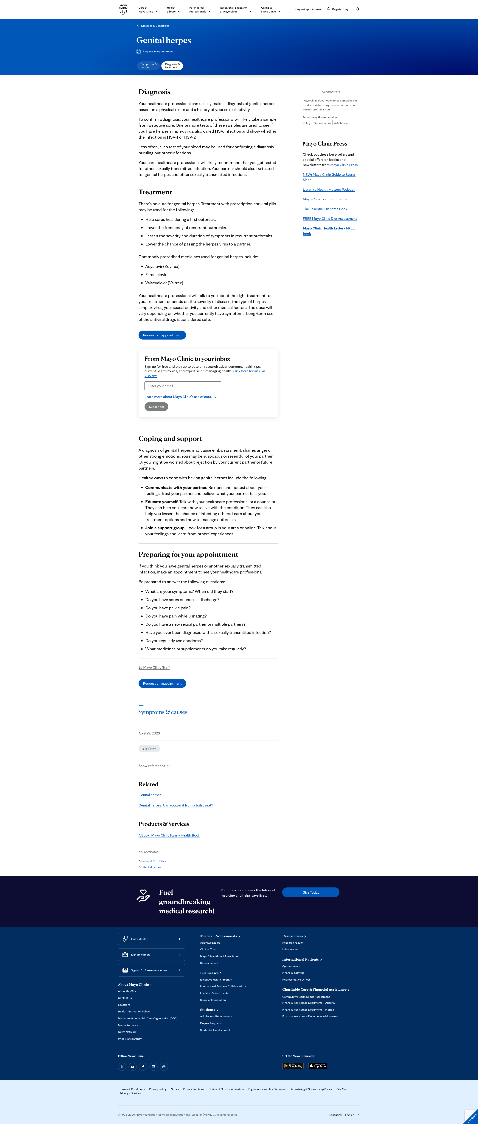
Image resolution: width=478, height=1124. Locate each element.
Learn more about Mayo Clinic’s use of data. (178, 396)
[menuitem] (148, 66)
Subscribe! (156, 407)
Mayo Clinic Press (344, 164)
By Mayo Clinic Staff (154, 667)
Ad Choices (341, 123)
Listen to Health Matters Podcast (329, 189)
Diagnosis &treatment (172, 65)
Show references (152, 765)
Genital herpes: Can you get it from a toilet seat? (176, 805)
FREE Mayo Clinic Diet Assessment (330, 218)
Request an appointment (162, 335)
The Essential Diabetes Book (325, 209)
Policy (307, 123)
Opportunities (322, 123)
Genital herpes (163, 40)
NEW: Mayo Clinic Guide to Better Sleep (329, 177)
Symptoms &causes (149, 65)
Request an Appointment (158, 51)
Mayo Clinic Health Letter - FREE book (329, 231)
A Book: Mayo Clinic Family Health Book (169, 835)
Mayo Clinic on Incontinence (325, 199)
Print (152, 748)
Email (150, 392)
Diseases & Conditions (155, 25)
